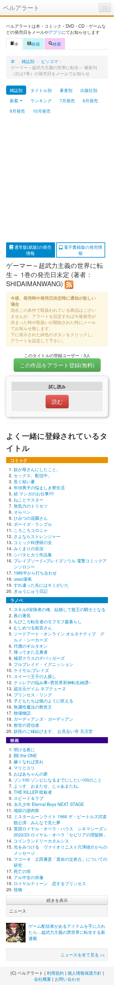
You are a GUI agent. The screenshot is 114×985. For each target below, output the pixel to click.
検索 (57, 44)
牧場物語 (22, 713)
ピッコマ (49, 61)
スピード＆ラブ (28, 798)
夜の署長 (22, 615)
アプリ (55, 32)
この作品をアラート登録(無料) (57, 365)
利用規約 (55, 973)
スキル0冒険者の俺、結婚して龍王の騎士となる (59, 609)
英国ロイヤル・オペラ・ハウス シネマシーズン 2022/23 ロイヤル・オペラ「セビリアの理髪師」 (60, 831)
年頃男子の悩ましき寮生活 (39, 487)
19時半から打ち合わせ (35, 573)
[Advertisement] (57, 179)
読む (57, 401)
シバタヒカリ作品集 (33, 554)
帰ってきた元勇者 (31, 652)
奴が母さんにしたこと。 (37, 469)
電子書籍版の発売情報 (82, 250)
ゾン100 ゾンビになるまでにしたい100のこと (58, 780)
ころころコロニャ (31, 530)
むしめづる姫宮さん (33, 627)
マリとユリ (24, 768)
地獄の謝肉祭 (26, 810)
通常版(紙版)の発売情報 (32, 250)
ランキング (41, 100)
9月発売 (17, 111)
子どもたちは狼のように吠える (43, 701)
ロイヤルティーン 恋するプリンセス (50, 883)
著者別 (66, 90)
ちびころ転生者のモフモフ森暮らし (48, 621)
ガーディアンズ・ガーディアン (43, 719)
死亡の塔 (22, 871)
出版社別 (88, 90)
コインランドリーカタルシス (41, 841)
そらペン (22, 512)
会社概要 (42, 979)
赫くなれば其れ (28, 761)
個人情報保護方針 (84, 973)
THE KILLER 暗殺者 (33, 792)
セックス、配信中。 (33, 475)
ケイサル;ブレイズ (31, 670)
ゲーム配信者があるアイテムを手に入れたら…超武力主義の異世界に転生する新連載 (67, 932)
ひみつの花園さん (31, 518)
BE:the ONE (25, 755)
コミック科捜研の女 (33, 542)
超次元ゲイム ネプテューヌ (40, 688)
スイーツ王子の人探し (35, 676)
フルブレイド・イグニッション (43, 664)
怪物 (18, 889)
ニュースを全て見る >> (82, 955)
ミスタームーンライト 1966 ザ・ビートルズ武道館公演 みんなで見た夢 (60, 819)
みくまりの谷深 (28, 548)
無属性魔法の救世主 (33, 707)
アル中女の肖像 (28, 877)
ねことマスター (28, 500)
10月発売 (41, 111)
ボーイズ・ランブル (33, 524)
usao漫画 (23, 579)
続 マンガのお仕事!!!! (34, 494)
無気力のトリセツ (31, 506)
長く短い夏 (24, 481)
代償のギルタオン (31, 646)
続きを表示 (57, 900)
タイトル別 (41, 90)
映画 (35, 44)
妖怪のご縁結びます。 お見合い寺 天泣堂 (53, 731)
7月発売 (67, 100)
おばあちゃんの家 (31, 774)
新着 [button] (14, 100)
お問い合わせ (67, 979)
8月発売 (90, 100)
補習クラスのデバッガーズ (39, 658)
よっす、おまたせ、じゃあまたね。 (48, 786)
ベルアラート (21, 7)
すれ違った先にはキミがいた (41, 585)
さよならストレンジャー (37, 536)
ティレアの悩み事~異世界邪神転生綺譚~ (52, 682)
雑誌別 (28, 61)
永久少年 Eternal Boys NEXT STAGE (49, 804)
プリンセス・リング (33, 694)
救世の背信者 (26, 725)
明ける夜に (24, 749)
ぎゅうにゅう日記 (31, 591)
